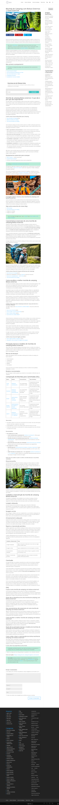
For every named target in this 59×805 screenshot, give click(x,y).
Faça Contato (21, 714)
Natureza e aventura (34, 775)
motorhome (33, 770)
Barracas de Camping (11, 730)
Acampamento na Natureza (34, 715)
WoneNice (8, 391)
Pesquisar (50, 9)
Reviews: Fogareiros (10, 779)
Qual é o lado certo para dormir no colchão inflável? (49, 104)
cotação (25, 216)
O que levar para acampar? (12, 70)
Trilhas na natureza (34, 788)
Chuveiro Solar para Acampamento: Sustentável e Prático (49, 66)
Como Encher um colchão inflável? (13, 314)
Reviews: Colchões (10, 777)
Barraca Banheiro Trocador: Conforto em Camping (48, 45)
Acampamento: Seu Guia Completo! (13, 76)
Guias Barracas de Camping (12, 273)
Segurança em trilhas (34, 784)
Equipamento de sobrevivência (34, 747)
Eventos (8, 738)
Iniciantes (8, 753)
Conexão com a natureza (35, 730)
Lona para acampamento (35, 766)
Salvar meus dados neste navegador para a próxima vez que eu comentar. (21, 695)
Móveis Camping (34, 771)
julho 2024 (9, 715)
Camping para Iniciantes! (11, 75)
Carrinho (20, 712)
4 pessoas (23, 274)
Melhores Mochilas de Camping (12, 119)
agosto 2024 (9, 713)
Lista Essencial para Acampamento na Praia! (15, 72)
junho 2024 (9, 716)
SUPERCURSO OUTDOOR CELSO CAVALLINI (20, 163)
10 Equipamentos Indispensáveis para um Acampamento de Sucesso (49, 77)
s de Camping (16, 277)
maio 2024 (9, 718)
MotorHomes (9, 762)
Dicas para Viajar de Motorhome (34, 735)
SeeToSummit (36, 654)
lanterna (37, 764)
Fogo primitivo (33, 762)
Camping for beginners (29, 654)
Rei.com (22, 654)
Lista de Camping (35, 2)
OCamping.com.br (31, 659)
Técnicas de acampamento (33, 791)
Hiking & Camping (17, 654)
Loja (20, 742)
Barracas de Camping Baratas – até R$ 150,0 (15, 276)
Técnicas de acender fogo (35, 793)
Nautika (26, 48)
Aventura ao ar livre (34, 723)
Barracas (32, 727)
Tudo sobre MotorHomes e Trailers (13, 73)
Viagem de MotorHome (35, 795)
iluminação (33, 764)
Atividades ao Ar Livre (34, 721)
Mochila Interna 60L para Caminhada (14, 399)
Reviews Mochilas (10, 772)
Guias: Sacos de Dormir (11, 310)
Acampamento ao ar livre (35, 713)
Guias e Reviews (28, 2)
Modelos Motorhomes (11, 760)
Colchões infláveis (10, 733)
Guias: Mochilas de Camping (12, 118)
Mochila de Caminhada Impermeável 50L (15, 391)
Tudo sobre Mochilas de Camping (13, 121)
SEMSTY (8, 413)
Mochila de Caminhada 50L (29, 435)
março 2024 (9, 722)
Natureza (32, 773)
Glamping (8, 745)
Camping (37, 727)
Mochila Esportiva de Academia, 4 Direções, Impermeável (26, 447)
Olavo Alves (15, 45)
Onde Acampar (22, 745)
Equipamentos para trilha (35, 759)
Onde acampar (9, 208)
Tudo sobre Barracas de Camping (13, 209)
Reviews (8, 768)
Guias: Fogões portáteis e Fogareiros (14, 338)
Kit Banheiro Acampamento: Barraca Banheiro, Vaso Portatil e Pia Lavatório (48, 39)
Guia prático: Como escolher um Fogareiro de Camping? (17, 340)
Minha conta (21, 744)
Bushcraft (8, 732)
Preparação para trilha (35, 779)
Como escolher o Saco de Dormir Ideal (14, 311)
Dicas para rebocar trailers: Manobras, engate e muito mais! (49, 62)
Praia (37, 777)
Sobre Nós (43, 2)
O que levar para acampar (11, 158)
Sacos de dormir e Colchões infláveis (22, 306)
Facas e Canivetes (10, 740)
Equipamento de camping (35, 744)
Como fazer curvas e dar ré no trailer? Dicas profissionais (49, 28)
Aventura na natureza (34, 725)
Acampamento (33, 711)
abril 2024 (8, 720)
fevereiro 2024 (9, 723)
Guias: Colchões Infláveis (11, 313)
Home (22, 2)
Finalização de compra (23, 716)
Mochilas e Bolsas (10, 758)
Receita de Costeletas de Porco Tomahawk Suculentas (49, 17)
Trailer (8, 790)
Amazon (22, 48)
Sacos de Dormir (34, 782)
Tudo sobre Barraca (10, 277)
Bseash (7, 398)
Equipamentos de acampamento (34, 753)
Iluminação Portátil (10, 752)
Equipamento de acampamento (34, 742)
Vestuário (8, 793)
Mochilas (36, 768)
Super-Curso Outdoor (18, 167)
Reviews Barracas (10, 770)
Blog (47, 2)
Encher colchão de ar (34, 739)
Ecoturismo (33, 737)
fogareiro (32, 760)
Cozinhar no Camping (34, 732)
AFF (31, 719)
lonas (32, 768)
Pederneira (33, 777)
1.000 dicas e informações (23, 172)
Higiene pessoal (10, 747)
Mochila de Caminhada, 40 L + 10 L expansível (15, 414)
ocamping (47, 74)
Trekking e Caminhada (11, 791)
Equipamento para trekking (34, 750)
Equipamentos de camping (34, 756)
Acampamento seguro (35, 718)
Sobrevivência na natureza (35, 786)
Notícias (8, 763)
